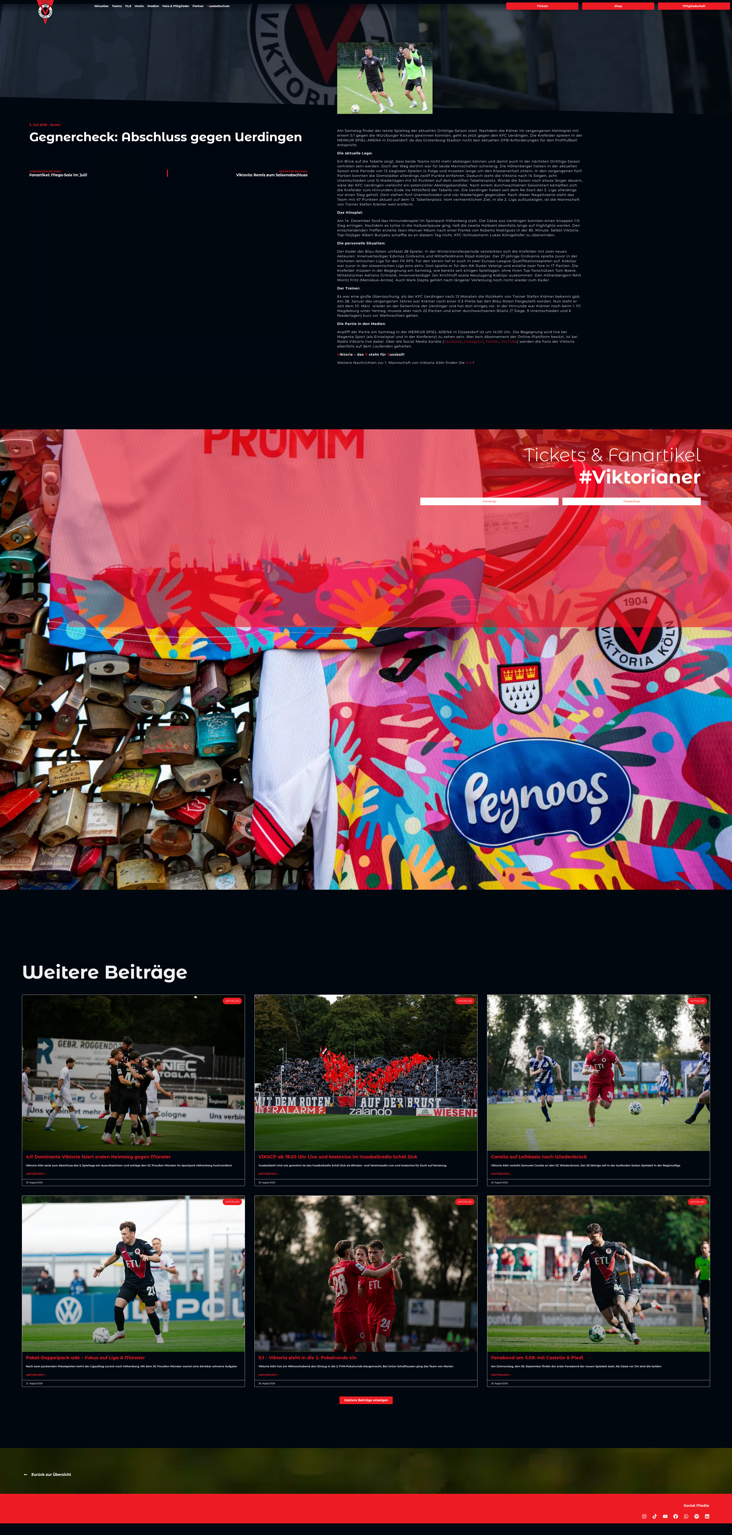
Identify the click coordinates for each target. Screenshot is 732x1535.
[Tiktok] (655, 1516)
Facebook (453, 341)
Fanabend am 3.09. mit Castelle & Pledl (537, 1357)
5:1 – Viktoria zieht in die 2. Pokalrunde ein (307, 1357)
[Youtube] (665, 1516)
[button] (366, 1400)
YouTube (509, 341)
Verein (139, 6)
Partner (198, 6)
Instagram (474, 341)
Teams (117, 6)
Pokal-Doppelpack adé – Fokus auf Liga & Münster (85, 1357)
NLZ (128, 6)
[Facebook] (676, 1516)
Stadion (153, 6)
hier (469, 363)
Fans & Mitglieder (175, 6)
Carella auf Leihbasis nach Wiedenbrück (539, 1157)
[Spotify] (697, 1516)
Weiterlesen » (36, 1173)
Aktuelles (101, 6)
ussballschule (218, 6)
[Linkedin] (707, 1516)
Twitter (492, 341)
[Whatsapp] (686, 1516)
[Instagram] (644, 1516)
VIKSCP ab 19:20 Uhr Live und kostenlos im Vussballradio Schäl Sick (337, 1157)
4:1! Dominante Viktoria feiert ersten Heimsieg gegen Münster (98, 1157)
